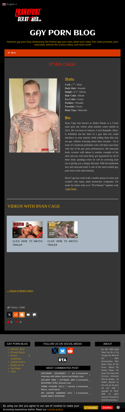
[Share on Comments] (34, 314)
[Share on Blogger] (22, 314)
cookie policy (55, 409)
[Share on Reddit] (15, 314)
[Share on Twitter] (9, 314)
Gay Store (16, 368)
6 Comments (82, 373)
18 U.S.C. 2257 (18, 349)
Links (13, 371)
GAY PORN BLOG (62, 33)
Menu (13, 53)
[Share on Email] (28, 314)
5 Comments (82, 386)
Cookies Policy (18, 362)
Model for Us (17, 365)
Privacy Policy (18, 352)
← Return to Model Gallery (20, 291)
